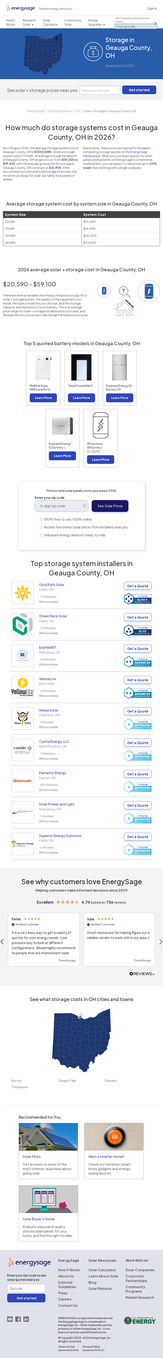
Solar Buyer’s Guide (39, 1219)
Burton (16, 1080)
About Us (66, 1276)
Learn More (43, 398)
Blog (92, 1282)
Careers (65, 1299)
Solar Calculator (102, 1270)
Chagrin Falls (67, 1080)
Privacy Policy (91, 1346)
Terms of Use (66, 1346)
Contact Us (67, 1305)
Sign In (152, 8)
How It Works (69, 1270)
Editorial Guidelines (67, 1284)
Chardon (110, 1080)
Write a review (48, 602)
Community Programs (135, 1289)
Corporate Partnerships (136, 1278)
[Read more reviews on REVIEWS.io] (142, 974)
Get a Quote (137, 586)
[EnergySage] (29, 1265)
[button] (44, 939)
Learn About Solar (104, 1276)
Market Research (140, 1297)
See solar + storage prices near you (42, 90)
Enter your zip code (50, 497)
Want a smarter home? (106, 1156)
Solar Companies (140, 1270)
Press (62, 1293)
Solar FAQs (32, 1156)
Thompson (19, 1087)
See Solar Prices (110, 506)
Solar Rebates (100, 1288)
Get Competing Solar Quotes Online (132, 20)
